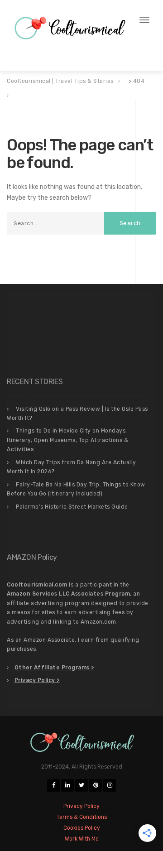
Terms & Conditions (87, 45)
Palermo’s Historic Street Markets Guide (72, 507)
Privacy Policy (30, 45)
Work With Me (78, 56)
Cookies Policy (31, 56)
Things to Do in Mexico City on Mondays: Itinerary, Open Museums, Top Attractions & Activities (67, 440)
